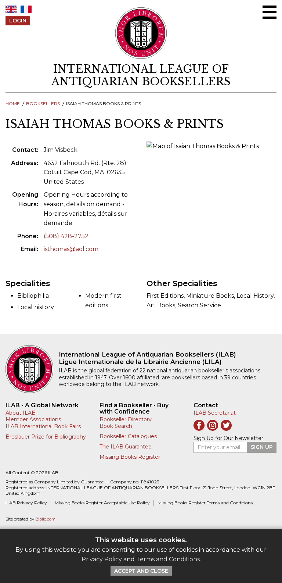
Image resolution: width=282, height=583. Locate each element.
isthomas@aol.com (71, 249)
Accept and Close (141, 571)
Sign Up (262, 447)
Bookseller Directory (126, 419)
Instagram (212, 425)
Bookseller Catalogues (128, 436)
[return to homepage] (32, 369)
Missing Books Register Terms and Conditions (205, 502)
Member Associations (33, 419)
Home (13, 103)
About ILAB (21, 412)
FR (26, 9)
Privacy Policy (102, 559)
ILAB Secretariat (215, 412)
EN (11, 9)
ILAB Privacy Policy (26, 502)
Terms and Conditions (168, 559)
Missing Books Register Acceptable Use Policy (102, 502)
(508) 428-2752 (66, 236)
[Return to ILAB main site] (141, 33)
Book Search (116, 426)
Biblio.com (45, 519)
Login (17, 20)
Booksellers (43, 103)
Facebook (199, 425)
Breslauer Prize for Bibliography (46, 436)
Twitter (226, 425)
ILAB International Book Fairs (43, 426)
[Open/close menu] (269, 12)
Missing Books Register (130, 457)
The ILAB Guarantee (126, 446)
